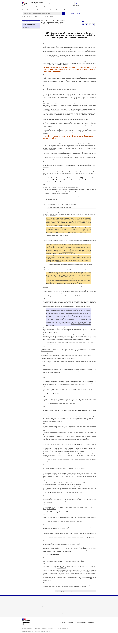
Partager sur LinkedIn (90, 24)
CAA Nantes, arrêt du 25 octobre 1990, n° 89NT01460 (67, 283)
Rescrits (52, 9)
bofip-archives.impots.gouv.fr (46, 606)
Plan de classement (31, 9)
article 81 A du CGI (48, 78)
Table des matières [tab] (27, 21)
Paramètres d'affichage (64, 628)
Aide (23, 600)
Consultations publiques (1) (42, 9)
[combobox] (42, 13)
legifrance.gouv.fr (81, 622)
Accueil (23, 9)
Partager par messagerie (93, 24)
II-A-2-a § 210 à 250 (61, 568)
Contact (23, 602)
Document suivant (90, 30)
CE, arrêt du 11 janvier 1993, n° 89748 (67, 253)
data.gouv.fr (90, 622)
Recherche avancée (75, 13)
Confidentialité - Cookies (52, 628)
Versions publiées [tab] (26, 27)
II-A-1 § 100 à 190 (76, 399)
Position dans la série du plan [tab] (29, 24)
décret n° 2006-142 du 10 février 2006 (81, 476)
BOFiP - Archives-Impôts (60, 9)
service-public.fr (71, 622)
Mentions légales (37, 628)
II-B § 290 (69, 155)
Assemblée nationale (63, 600)
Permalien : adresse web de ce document (90, 21)
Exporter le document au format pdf (83, 21)
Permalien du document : (47, 591)
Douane (61, 606)
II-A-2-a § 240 (82, 586)
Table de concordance (45, 602)
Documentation (44, 604)
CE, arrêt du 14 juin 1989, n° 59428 (80, 232)
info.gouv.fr (62, 622)
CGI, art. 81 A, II (52, 65)
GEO (39, 16)
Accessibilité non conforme (27, 628)
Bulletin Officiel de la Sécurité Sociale (66, 602)
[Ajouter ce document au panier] (86, 21)
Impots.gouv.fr (62, 612)
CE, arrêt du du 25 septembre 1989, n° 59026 (57, 277)
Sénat (61, 613)
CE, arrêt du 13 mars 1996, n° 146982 (60, 225)
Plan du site (44, 628)
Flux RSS (42, 600)
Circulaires (61, 604)
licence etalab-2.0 (47, 631)
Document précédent (47, 30)
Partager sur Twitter (86, 24)
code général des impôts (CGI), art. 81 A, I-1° (53, 53)
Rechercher (63, 13)
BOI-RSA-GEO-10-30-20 (85, 293)
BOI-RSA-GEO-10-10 (88, 46)
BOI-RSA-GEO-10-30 (62, 65)
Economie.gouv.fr (63, 610)
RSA (36, 16)
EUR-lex (61, 608)
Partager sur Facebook (83, 24)
